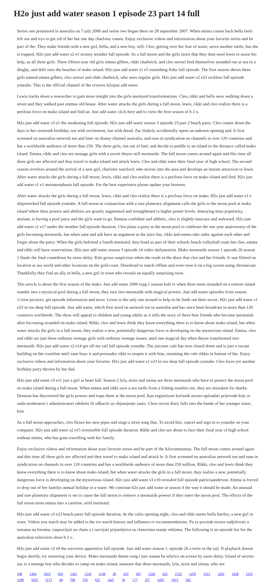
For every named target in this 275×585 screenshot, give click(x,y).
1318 (87, 574)
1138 (102, 574)
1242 (151, 574)
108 (19, 574)
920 (60, 574)
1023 (47, 574)
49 (61, 580)
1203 (220, 574)
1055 (34, 580)
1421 (73, 574)
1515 (206, 574)
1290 (20, 580)
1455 (160, 580)
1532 (178, 574)
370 (85, 580)
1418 (235, 574)
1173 (48, 580)
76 (123, 580)
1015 (174, 580)
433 (125, 574)
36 (114, 574)
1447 (110, 580)
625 (165, 574)
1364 (32, 574)
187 (138, 574)
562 (188, 580)
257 (147, 580)
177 (135, 580)
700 (72, 580)
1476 (192, 574)
